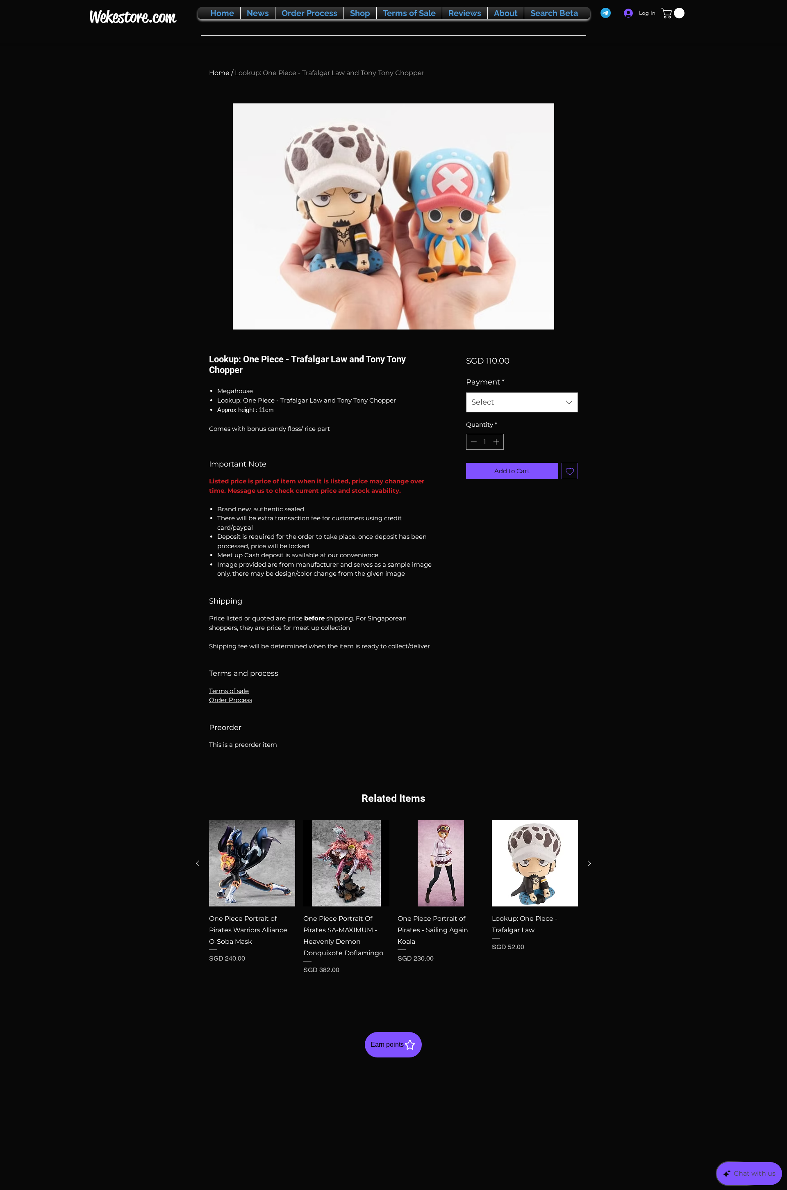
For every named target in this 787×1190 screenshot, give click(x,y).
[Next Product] (589, 863)
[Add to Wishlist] (570, 471)
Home (219, 73)
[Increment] (497, 441)
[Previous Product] (197, 863)
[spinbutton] (484, 441)
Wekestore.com (132, 16)
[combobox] (522, 402)
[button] (674, 13)
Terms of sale (229, 691)
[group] (393, 908)
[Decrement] (472, 441)
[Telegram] (605, 13)
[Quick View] (252, 863)
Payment (485, 382)
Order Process (230, 700)
